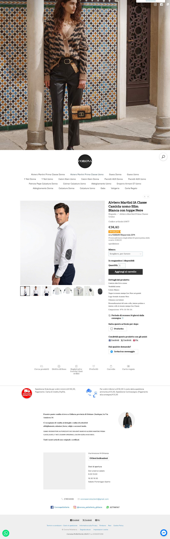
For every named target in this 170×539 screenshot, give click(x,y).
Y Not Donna (30, 179)
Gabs (103, 188)
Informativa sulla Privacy (88, 526)
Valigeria (115, 188)
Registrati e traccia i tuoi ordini (76, 371)
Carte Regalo (131, 188)
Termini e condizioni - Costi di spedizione (62, 526)
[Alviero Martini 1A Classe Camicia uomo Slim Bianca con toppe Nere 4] (68, 291)
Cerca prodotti (41, 369)
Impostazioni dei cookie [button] (151, 1)
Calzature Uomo (87, 188)
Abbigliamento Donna (43, 188)
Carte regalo (128, 369)
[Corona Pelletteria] (85, 161)
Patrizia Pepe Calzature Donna (43, 183)
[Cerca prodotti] (163, 157)
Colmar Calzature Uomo (74, 183)
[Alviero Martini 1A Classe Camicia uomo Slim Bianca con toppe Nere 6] (89, 291)
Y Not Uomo (47, 179)
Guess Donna (115, 174)
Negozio (112, 214)
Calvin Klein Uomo (67, 179)
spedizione (113, 244)
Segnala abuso (85, 530)
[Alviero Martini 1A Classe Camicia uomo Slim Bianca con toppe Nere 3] (57, 291)
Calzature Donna (66, 188)
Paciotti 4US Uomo (137, 179)
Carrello (111, 369)
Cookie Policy (118, 526)
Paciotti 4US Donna (114, 179)
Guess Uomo (133, 174)
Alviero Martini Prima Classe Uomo (87, 174)
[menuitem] (144, 196)
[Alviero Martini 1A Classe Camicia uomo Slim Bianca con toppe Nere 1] (36, 291)
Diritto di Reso (59, 369)
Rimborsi (102, 526)
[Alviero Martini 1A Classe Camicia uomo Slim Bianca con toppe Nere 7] (100, 291)
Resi (109, 526)
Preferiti (93, 369)
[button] (117, 329)
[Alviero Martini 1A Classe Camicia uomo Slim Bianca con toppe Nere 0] (25, 291)
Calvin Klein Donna (90, 179)
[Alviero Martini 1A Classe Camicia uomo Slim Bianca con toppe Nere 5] (78, 291)
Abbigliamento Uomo (101, 183)
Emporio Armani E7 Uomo (129, 183)
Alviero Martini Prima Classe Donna (48, 174)
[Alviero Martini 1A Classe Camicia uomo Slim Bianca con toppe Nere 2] (46, 291)
